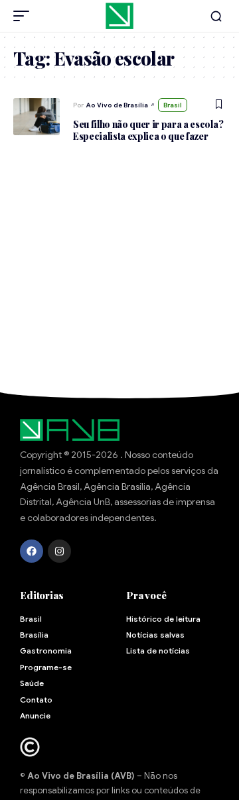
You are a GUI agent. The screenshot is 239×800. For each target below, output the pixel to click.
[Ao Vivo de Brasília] (119, 16)
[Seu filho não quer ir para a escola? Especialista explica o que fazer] (36, 116)
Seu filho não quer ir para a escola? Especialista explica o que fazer (148, 130)
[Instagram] (59, 551)
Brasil (172, 105)
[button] (24, 16)
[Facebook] (31, 551)
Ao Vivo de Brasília (117, 105)
